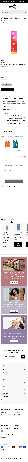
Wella (2, 23)
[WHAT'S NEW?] (14, 294)
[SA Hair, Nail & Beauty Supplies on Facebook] (17, 428)
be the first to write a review (14, 181)
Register (3, 401)
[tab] (8, 165)
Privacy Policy (4, 417)
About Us (3, 412)
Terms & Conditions (6, 414)
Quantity (4, 78)
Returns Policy (17, 419)
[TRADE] (14, 323)
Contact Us (17, 412)
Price (2, 60)
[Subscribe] (23, 356)
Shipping (16, 417)
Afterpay (3, 437)
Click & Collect (18, 414)
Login (2, 399)
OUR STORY (14, 282)
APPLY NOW (14, 341)
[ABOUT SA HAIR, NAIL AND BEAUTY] (14, 265)
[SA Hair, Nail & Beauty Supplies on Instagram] (15, 428)
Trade (3, 403)
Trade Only (18, 244)
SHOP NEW (13, 311)
